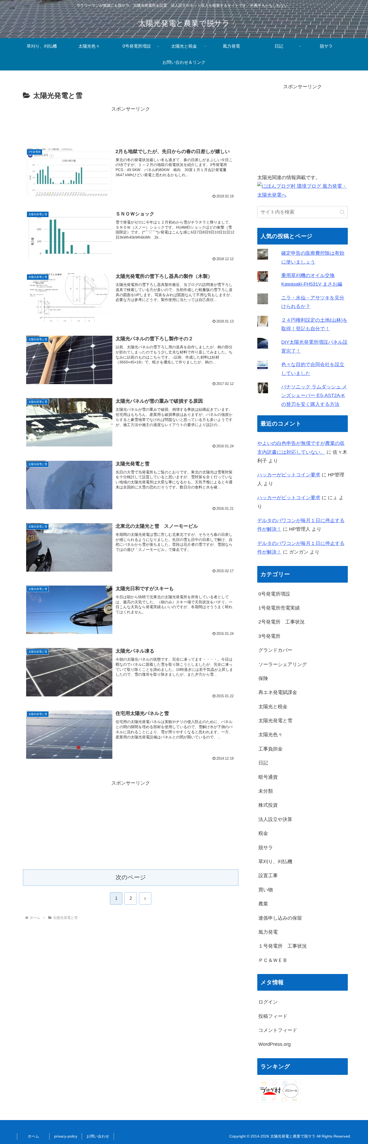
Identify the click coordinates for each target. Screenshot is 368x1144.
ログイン (268, 1002)
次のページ (131, 877)
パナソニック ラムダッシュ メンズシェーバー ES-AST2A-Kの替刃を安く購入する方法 (314, 395)
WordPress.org (274, 1044)
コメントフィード (277, 1030)
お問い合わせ (97, 1136)
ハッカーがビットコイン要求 (288, 474)
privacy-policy (65, 1136)
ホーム (33, 1136)
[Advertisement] (130, 126)
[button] (342, 212)
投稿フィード (272, 1016)
